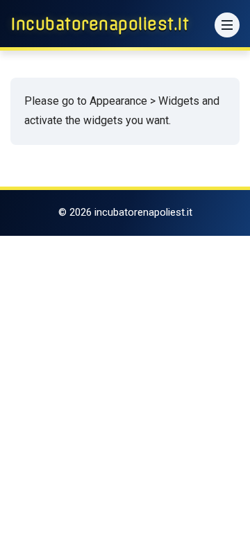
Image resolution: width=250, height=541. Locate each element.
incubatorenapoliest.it (99, 24)
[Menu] (227, 24)
